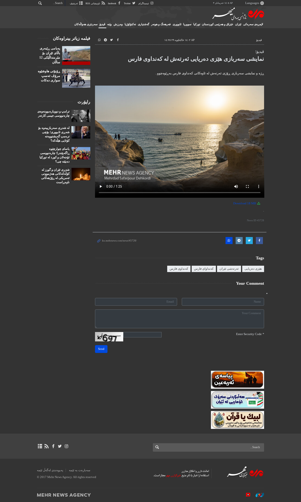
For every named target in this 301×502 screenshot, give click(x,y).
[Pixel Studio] (245, 495)
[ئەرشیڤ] (40, 446)
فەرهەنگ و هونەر (161, 24)
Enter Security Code (250, 334)
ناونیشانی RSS (93, 3)
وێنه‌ (109, 24)
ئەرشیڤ (74, 3)
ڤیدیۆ (102, 24)
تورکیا (196, 24)
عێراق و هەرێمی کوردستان (217, 24)
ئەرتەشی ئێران (229, 268)
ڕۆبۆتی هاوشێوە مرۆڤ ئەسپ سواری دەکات (49, 75)
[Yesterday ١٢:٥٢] (76, 78)
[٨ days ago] (76, 55)
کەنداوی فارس (179, 268)
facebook (112, 3)
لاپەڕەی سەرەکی (253, 24)
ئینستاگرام (144, 3)
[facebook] (53, 446)
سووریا (187, 24)
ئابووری (177, 24)
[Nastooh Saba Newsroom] (257, 495)
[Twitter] (60, 446)
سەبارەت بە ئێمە (79, 470)
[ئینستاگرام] (66, 446)
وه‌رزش (118, 24)
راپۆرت (84, 101)
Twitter (127, 3)
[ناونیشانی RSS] (46, 446)
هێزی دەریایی (253, 268)
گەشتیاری (143, 24)
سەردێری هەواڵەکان (86, 24)
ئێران (238, 24)
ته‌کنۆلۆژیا (130, 24)
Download (245, 203)
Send (101, 349)
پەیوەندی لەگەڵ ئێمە (50, 470)
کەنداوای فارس (204, 268)
